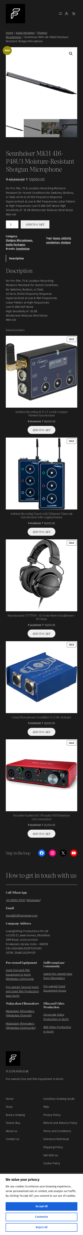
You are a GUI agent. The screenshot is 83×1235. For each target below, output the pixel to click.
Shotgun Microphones (19, 240)
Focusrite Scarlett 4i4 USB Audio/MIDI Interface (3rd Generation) (41, 817)
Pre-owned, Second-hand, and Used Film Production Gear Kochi (22, 991)
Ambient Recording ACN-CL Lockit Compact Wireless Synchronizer (41, 413)
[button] (70, 53)
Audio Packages (25, 33)
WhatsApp (33, 900)
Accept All (42, 1206)
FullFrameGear (17, 1071)
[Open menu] (60, 13)
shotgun (66, 242)
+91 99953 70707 (15, 900)
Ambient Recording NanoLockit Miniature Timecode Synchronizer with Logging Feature (41, 515)
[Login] (66, 13)
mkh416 (66, 238)
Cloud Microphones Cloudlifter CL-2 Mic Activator (41, 717)
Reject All (41, 1227)
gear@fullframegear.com (22, 915)
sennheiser (53, 242)
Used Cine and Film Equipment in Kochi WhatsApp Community (20, 974)
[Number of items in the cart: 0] (73, 13)
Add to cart (35, 224)
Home (9, 33)
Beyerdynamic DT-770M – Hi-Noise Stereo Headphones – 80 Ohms (41, 617)
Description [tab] (16, 258)
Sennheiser (23, 248)
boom (56, 238)
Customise (41, 1216)
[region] (41, 1204)
